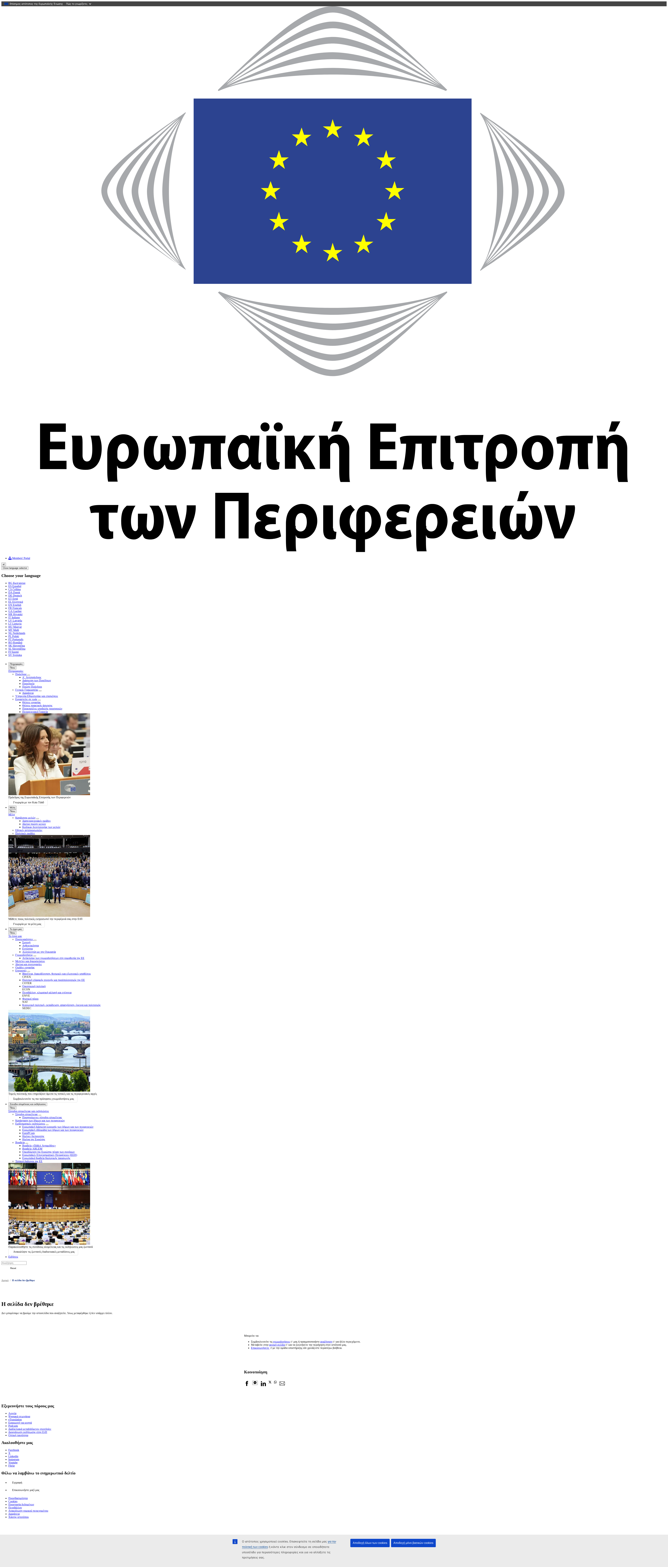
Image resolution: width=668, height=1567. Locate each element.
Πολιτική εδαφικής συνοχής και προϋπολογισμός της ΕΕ (53, 980)
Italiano (14, 617)
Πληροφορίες (16, 664)
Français (15, 608)
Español (14, 586)
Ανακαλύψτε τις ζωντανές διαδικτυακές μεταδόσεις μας (44, 1251)
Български (16, 583)
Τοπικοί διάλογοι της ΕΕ (28, 1161)
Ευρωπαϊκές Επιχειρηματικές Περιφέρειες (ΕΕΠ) (49, 1155)
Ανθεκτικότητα (30, 945)
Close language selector (15, 568)
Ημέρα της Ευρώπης (33, 1139)
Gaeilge (15, 611)
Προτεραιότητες (24, 939)
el (4, 564)
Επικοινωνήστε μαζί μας (25, 1490)
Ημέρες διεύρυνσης (33, 1136)
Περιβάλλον (15, 1507)
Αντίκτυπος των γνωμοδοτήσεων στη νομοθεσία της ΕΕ (53, 958)
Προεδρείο (28, 683)
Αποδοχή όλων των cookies (370, 1542)
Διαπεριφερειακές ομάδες (36, 820)
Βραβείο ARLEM (32, 1148)
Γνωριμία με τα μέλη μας (27, 923)
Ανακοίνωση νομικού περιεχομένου (28, 1510)
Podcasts (13, 1425)
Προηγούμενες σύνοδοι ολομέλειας (42, 1117)
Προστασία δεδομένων (21, 1504)
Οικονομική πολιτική (34, 986)
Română (15, 642)
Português (15, 639)
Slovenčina (16, 645)
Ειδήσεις (13, 1256)
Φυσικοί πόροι (30, 998)
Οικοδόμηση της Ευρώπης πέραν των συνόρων (48, 1151)
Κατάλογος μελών (25, 817)
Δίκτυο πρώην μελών (34, 823)
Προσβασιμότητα (18, 1498)
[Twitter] (270, 1382)
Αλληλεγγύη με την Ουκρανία (39, 951)
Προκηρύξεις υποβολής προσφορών (42, 708)
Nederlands (16, 633)
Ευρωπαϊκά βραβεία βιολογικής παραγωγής (46, 1158)
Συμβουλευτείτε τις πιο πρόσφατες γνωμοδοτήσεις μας (43, 1098)
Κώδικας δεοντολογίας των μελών (41, 827)
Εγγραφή (17, 1482)
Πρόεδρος (21, 674)
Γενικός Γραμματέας (26, 689)
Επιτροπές (21, 970)
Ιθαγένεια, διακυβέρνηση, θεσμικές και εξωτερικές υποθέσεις (56, 973)
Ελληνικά (15, 601)
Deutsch (15, 595)
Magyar (15, 626)
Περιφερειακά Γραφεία (35, 711)
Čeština (14, 589)
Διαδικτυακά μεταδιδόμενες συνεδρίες (29, 1428)
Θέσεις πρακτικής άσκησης (37, 705)
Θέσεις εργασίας (31, 702)
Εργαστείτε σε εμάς (26, 699)
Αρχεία (12, 1413)
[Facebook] (247, 1385)
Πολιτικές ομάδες (25, 833)
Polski (13, 636)
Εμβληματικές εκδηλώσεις (30, 1123)
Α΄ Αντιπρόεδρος (31, 677)
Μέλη (12, 807)
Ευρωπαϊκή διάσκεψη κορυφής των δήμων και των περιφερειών (57, 1126)
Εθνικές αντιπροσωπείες (28, 830)
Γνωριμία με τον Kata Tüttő (28, 802)
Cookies (12, 1501)
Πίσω (12, 667)
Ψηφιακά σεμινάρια (19, 1416)
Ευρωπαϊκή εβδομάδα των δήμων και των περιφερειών (53, 1129)
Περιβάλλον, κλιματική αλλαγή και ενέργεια (46, 992)
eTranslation (15, 1419)
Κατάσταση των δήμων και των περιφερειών (40, 1120)
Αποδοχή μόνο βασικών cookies (413, 1542)
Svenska (15, 655)
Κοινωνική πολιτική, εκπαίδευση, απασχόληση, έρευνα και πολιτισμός (61, 1005)
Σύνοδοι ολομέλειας (26, 1114)
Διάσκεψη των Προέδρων (36, 680)
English (14, 604)
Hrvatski (15, 614)
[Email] (282, 1385)
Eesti (13, 598)
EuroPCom (28, 1133)
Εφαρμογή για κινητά (20, 1422)
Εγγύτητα (27, 948)
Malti (13, 630)
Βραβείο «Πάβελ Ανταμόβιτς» (39, 1145)
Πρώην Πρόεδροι (32, 686)
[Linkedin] (263, 1385)
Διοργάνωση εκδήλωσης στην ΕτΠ (27, 1432)
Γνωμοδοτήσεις (24, 954)
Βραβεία (20, 1142)
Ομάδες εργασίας (25, 967)
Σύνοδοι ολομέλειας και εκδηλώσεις (28, 1104)
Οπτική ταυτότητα (18, 1435)
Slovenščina (16, 648)
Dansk (14, 592)
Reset (13, 1268)
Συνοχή (26, 942)
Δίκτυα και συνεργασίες (28, 964)
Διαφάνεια (28, 692)
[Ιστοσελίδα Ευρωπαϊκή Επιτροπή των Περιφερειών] (334, 552)
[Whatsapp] (275, 1382)
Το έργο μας (16, 929)
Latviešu (15, 620)
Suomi (13, 651)
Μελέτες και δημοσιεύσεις (30, 961)
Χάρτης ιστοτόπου (18, 1517)
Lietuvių (15, 623)
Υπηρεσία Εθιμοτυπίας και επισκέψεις (36, 696)
